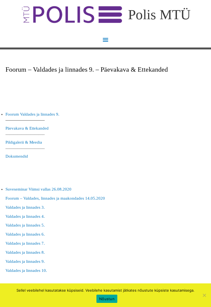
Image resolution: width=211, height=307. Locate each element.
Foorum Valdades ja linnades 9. (32, 114)
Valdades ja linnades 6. (25, 234)
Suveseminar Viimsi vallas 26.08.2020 (38, 189)
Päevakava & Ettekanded (27, 128)
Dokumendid (16, 156)
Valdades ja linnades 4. (25, 216)
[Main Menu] (105, 40)
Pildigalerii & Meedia (23, 142)
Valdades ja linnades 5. (25, 225)
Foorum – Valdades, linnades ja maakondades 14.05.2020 (55, 198)
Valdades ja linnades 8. (25, 252)
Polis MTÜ (159, 14)
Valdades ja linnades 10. (26, 270)
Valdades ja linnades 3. (25, 207)
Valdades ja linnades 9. (25, 261)
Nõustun (107, 299)
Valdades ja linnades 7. (25, 243)
